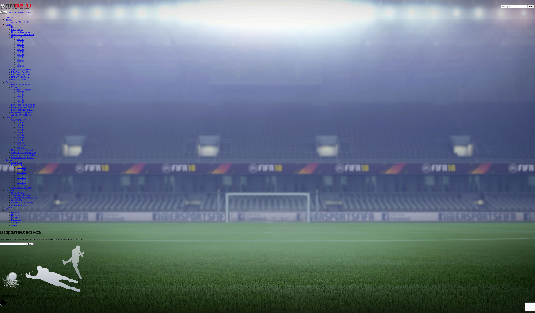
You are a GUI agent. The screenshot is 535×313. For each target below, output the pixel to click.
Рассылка (15, 218)
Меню (3, 12)
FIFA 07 (20, 64)
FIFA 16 (20, 42)
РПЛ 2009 (21, 172)
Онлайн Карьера (19, 200)
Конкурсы (16, 220)
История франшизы (20, 32)
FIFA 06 (20, 67)
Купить (9, 207)
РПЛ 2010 (21, 170)
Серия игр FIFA (18, 120)
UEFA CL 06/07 (18, 79)
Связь (14, 225)
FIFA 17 (20, 39)
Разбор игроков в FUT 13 (23, 107)
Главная (9, 17)
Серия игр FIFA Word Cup (23, 152)
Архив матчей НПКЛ (21, 115)
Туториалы (16, 87)
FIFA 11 (20, 54)
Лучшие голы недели (21, 90)
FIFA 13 (20, 49)
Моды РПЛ (16, 165)
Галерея (9, 117)
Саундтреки (16, 162)
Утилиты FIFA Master (21, 187)
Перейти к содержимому (19, 12)
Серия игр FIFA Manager (22, 150)
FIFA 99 (20, 147)
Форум (9, 19)
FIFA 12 (20, 52)
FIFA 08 (20, 62)
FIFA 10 (20, 57)
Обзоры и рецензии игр (22, 34)
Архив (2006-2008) (20, 22)
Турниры (10, 190)
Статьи (9, 24)
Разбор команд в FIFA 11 (22, 110)
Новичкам (16, 27)
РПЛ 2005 (21, 182)
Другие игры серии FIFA (23, 155)
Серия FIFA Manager (21, 69)
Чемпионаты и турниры (22, 157)
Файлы (9, 160)
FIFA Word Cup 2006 (21, 74)
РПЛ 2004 (21, 185)
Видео (9, 82)
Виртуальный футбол (21, 112)
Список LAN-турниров (22, 202)
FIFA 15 (20, 44)
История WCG (18, 192)
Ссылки (15, 223)
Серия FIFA (16, 37)
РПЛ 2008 (21, 175)
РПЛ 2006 (21, 180)
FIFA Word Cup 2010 (21, 72)
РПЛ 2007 (21, 177)
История (15, 213)
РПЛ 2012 (21, 167)
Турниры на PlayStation (22, 195)
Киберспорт (17, 29)
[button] (3, 303)
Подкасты (16, 215)
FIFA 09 (20, 59)
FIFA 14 (20, 47)
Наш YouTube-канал (20, 85)
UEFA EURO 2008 (20, 77)
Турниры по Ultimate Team (23, 197)
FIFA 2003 (21, 145)
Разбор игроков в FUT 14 (23, 105)
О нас (8, 210)
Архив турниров (19, 205)
